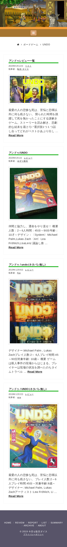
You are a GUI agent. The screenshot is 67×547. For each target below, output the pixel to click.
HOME (7, 522)
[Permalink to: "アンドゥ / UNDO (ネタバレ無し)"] (33, 436)
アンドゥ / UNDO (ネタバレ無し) (27, 389)
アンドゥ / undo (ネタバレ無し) (27, 264)
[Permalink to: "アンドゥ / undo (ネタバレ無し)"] (33, 311)
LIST (44, 522)
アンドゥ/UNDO (18, 152)
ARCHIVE (29, 525)
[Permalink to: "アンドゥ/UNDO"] (33, 193)
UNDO (46, 44)
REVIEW (19, 522)
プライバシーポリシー (33, 534)
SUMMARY (57, 522)
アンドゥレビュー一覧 (22, 60)
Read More (16, 135)
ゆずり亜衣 (22, 161)
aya (19, 397)
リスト (28, 66)
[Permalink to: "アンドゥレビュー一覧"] (33, 89)
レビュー (28, 158)
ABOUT (42, 525)
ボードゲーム (30, 44)
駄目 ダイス (23, 69)
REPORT (33, 522)
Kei (19, 273)
